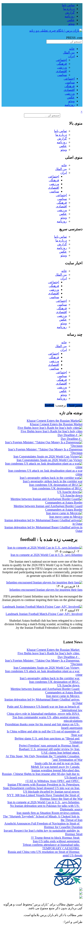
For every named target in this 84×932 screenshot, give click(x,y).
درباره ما (69, 8)
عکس (71, 20)
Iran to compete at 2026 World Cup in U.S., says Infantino (46, 555)
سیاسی (62, 75)
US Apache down (71, 495)
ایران (71, 56)
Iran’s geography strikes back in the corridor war (52, 481)
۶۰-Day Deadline (71, 438)
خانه (72, 48)
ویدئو (71, 23)
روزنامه (70, 16)
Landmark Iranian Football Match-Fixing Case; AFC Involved (44, 614)
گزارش (70, 12)
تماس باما (68, 5)
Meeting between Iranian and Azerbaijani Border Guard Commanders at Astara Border (48, 507)
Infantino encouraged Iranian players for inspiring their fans (45, 589)
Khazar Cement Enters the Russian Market (56, 424)
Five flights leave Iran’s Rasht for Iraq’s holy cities (51, 431)
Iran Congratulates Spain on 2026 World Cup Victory (49, 460)
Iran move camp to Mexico (65, 516)
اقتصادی (61, 71)
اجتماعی (61, 60)
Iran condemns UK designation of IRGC (57, 488)
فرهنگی (62, 63)
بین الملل (69, 52)
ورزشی (62, 67)
